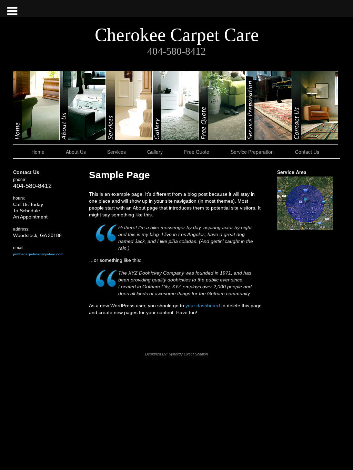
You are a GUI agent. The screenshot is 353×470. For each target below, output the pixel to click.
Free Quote (222, 105)
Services (129, 105)
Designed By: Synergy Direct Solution (176, 354)
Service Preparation (269, 105)
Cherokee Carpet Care (177, 34)
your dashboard (202, 305)
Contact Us (315, 105)
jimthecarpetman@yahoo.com (38, 254)
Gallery (176, 105)
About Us (83, 105)
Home (36, 105)
